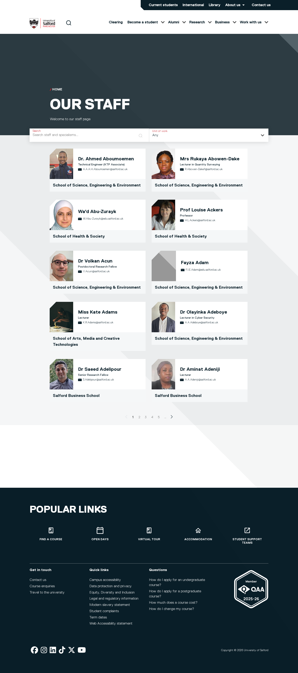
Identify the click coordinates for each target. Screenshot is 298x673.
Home (57, 89)
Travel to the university (47, 592)
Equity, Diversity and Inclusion (112, 592)
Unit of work (159, 131)
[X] (71, 650)
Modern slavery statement (109, 605)
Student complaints (104, 611)
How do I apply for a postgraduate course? (175, 593)
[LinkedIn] (53, 650)
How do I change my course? (171, 609)
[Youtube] (82, 650)
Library (214, 5)
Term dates (98, 617)
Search (37, 131)
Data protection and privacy (110, 586)
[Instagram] (44, 650)
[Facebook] (34, 650)
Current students (163, 5)
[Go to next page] (171, 417)
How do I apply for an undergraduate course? (177, 582)
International (193, 5)
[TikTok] (62, 650)
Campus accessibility (105, 580)
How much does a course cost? (173, 602)
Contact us (261, 5)
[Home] (42, 27)
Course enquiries (42, 586)
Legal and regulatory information (113, 598)
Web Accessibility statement (110, 623)
